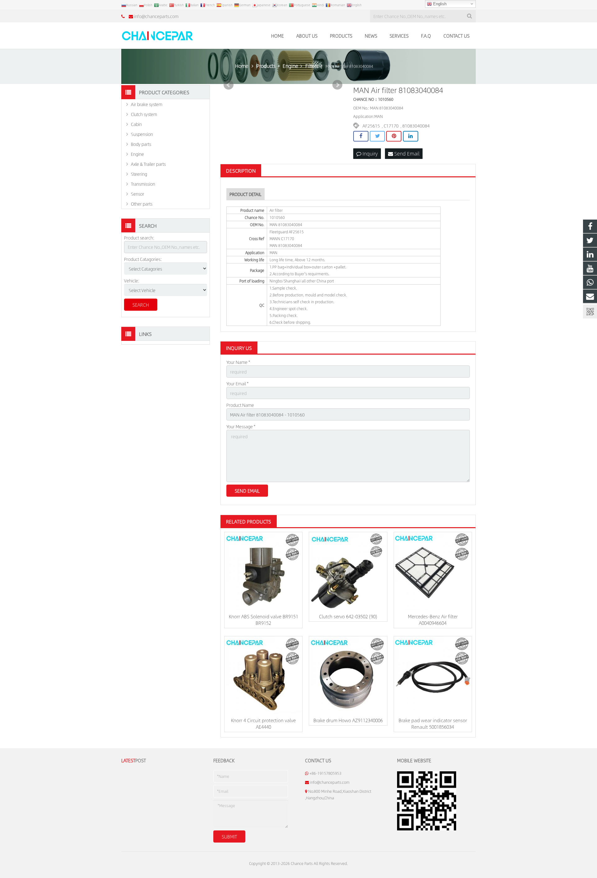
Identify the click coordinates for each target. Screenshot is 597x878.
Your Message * (240, 426)
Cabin (136, 124)
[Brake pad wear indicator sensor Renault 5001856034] (432, 675)
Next (337, 85)
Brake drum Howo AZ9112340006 (348, 720)
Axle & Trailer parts (148, 163)
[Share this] (360, 136)
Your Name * (238, 362)
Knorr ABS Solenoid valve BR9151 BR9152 (263, 619)
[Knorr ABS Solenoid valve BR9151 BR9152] (263, 571)
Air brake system (146, 104)
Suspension (142, 134)
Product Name (240, 405)
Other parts (141, 203)
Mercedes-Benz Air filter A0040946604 (433, 619)
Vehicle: (132, 280)
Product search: (139, 237)
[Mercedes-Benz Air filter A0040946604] (432, 571)
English (439, 4)
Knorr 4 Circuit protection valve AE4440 (263, 723)
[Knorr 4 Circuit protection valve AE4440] (263, 675)
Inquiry (369, 153)
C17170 (391, 126)
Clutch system (144, 114)
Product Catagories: (143, 259)
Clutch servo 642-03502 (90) (348, 616)
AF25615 (371, 126)
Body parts (141, 144)
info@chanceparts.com (156, 16)
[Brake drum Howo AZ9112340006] (347, 675)
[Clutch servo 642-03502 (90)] (347, 571)
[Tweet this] (377, 136)
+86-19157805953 (325, 773)
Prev (229, 85)
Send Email (406, 153)
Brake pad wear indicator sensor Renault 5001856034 (433, 723)
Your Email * (237, 383)
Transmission (143, 183)
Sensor (137, 193)
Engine (137, 154)
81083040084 (416, 126)
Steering (139, 173)
